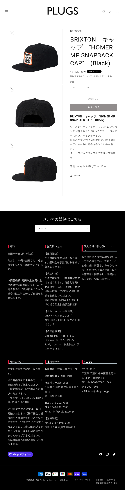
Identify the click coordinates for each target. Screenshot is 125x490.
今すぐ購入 (94, 107)
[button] (6, 11)
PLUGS (36, 480)
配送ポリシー (112, 480)
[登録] (86, 228)
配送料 (77, 76)
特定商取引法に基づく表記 (106, 483)
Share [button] (77, 175)
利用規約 (99, 480)
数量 (72, 81)
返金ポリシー (65, 480)
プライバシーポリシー (83, 480)
